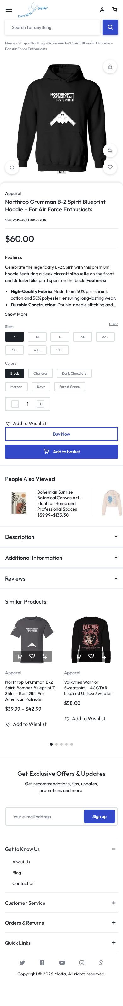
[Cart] (115, 10)
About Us (21, 862)
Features (13, 257)
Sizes (9, 326)
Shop (22, 43)
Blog (16, 872)
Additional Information (33, 557)
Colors (10, 363)
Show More (16, 314)
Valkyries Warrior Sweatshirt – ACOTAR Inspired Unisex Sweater (88, 687)
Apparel (13, 193)
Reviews (15, 578)
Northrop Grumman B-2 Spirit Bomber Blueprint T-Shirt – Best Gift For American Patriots (31, 690)
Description (19, 537)
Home (10, 43)
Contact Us (23, 883)
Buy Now (61, 434)
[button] (110, 150)
